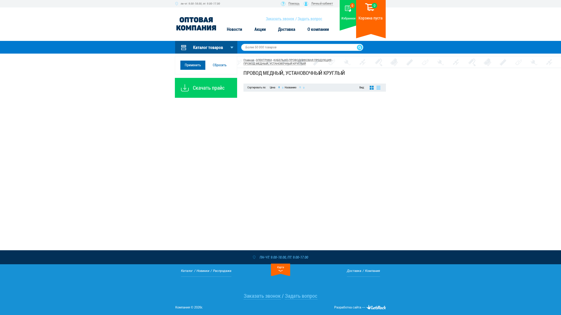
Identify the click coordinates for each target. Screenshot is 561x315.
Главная (248, 60)
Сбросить (220, 65)
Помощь (294, 3)
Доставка (286, 29)
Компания (372, 271)
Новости (234, 29)
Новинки (203, 271)
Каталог (187, 271)
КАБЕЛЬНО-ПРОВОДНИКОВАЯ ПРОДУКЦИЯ (302, 60)
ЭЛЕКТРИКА (264, 60)
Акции (260, 29)
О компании (318, 29)
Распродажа (222, 271)
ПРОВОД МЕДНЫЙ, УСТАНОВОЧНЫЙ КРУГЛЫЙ (274, 63)
